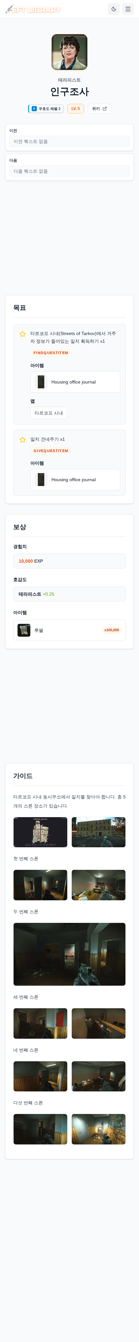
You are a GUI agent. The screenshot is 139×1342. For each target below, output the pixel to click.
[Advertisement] (69, 236)
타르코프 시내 (49, 413)
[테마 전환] (114, 9)
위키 (96, 108)
